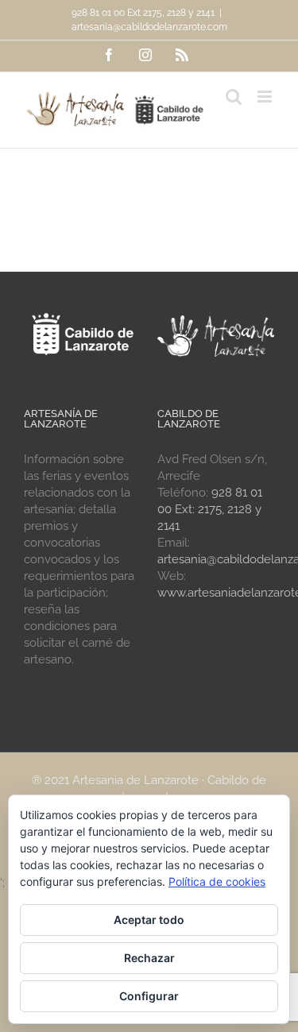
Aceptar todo (149, 919)
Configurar (149, 996)
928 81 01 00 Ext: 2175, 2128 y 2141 (209, 509)
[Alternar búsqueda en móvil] (234, 96)
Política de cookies (216, 881)
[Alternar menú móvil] (265, 96)
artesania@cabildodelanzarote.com (149, 27)
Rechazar (149, 957)
